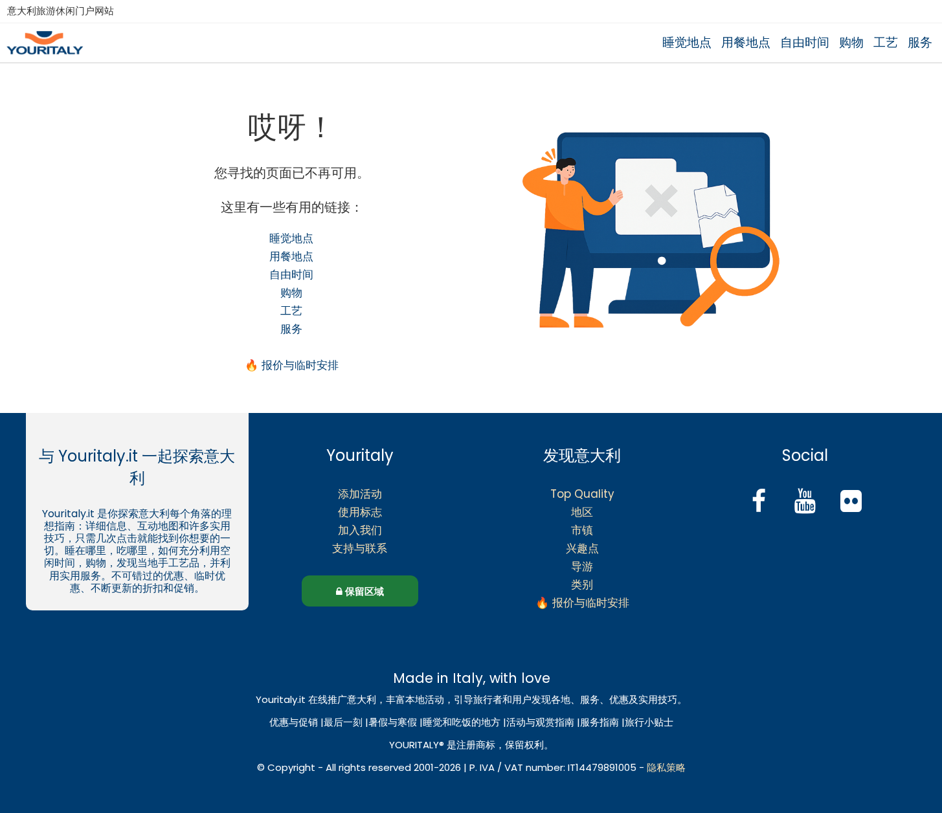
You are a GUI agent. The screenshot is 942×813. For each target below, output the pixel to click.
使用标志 (360, 512)
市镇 (582, 530)
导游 (582, 566)
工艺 (885, 42)
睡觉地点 (687, 42)
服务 (920, 42)
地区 (582, 512)
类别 (582, 584)
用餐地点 (745, 42)
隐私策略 (666, 767)
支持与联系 (359, 548)
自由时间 (804, 42)
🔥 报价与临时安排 (292, 365)
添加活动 (360, 494)
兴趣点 (582, 548)
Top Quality (582, 494)
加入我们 (360, 530)
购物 (851, 42)
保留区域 (363, 591)
